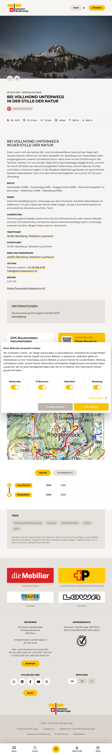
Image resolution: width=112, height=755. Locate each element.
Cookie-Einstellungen (27, 729)
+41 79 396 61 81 (36, 267)
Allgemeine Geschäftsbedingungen (77, 729)
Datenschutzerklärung (38, 734)
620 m (89, 120)
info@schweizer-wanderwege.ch (30, 639)
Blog (30, 693)
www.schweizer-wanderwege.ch (103, 416)
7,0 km (48, 120)
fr (82, 681)
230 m (75, 120)
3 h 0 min (32, 120)
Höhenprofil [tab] (65, 472)
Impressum (49, 729)
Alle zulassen (91, 407)
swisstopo (103, 435)
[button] (56, 47)
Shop (76, 8)
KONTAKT (30, 663)
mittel (62, 120)
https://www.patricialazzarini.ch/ (26, 288)
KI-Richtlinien (61, 734)
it (92, 681)
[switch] (42, 387)
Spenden (97, 8)
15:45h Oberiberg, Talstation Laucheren (30, 236)
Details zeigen (96, 398)
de (72, 681)
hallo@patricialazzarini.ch (22, 271)
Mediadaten (79, 734)
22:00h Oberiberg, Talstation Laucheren (30, 257)
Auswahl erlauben (55, 407)
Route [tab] (43, 472)
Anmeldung (19, 316)
